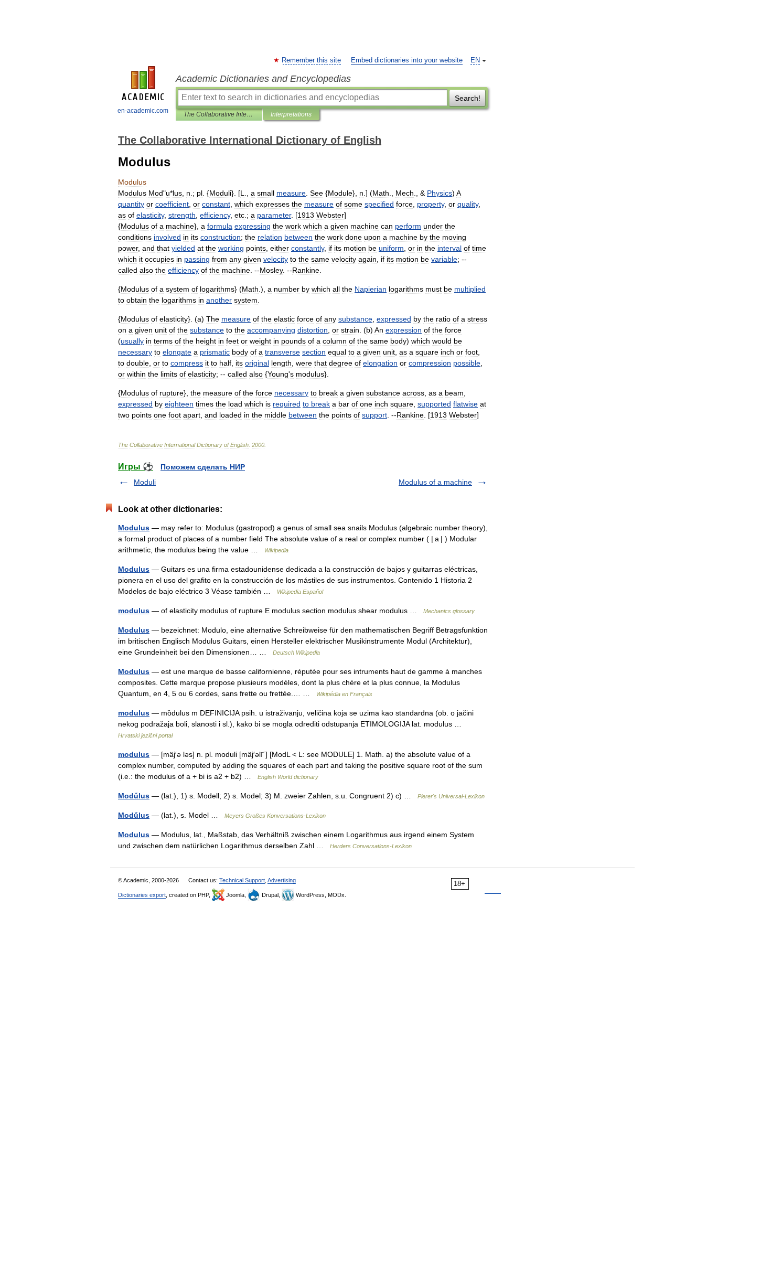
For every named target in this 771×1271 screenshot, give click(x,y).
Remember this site (312, 60)
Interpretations (291, 114)
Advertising (281, 880)
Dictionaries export (142, 895)
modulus (133, 610)
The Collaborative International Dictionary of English (219, 114)
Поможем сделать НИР (202, 467)
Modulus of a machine (435, 482)
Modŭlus (133, 796)
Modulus (133, 528)
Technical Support (242, 880)
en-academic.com (142, 110)
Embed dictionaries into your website (407, 60)
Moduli (145, 482)
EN (475, 60)
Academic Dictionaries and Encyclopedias (263, 78)
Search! (467, 98)
